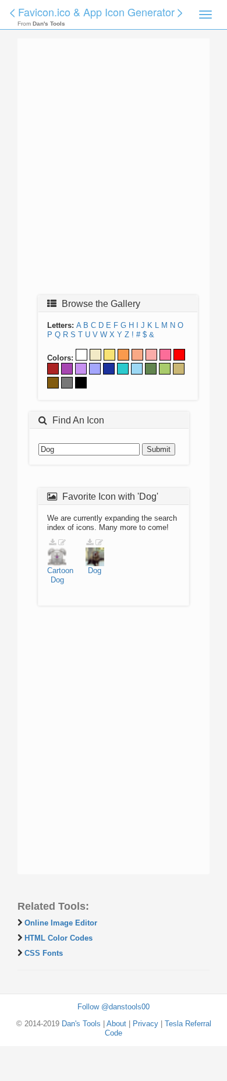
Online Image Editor (60, 923)
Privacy (145, 1023)
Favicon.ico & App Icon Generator (96, 11)
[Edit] (62, 542)
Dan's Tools (81, 1023)
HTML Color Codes (58, 938)
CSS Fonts (43, 953)
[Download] (52, 542)
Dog (57, 579)
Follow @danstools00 (113, 1006)
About (116, 1023)
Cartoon (60, 570)
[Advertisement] (113, 170)
